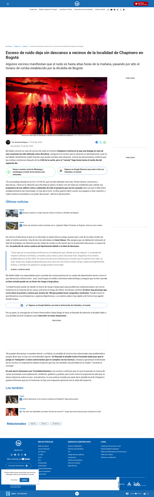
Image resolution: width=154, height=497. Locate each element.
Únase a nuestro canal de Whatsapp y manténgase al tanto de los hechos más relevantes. (29, 172)
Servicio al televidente (75, 446)
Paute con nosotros (74, 463)
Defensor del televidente (75, 449)
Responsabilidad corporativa (110, 449)
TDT (69, 452)
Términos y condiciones (108, 457)
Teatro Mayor (42, 466)
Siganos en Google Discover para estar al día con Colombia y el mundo (84, 170)
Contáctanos (72, 457)
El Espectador (42, 463)
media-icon (77, 493)
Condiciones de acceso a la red (111, 446)
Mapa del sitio (72, 466)
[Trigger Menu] (8, 4)
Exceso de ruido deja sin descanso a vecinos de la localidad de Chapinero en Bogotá (56, 46)
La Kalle (40, 454)
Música (44, 423)
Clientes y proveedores (75, 460)
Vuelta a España (100, 9)
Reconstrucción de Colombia (83, 9)
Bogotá (25, 46)
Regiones (17, 46)
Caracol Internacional (45, 468)
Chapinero (56, 423)
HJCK (40, 457)
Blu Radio (9, 46)
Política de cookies (107, 454)
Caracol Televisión (44, 449)
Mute (127, 493)
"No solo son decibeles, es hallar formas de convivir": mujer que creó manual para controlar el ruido (62, 411)
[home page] (77, 3)
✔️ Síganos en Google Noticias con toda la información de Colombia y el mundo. (58, 305)
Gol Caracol (41, 452)
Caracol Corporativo (44, 471)
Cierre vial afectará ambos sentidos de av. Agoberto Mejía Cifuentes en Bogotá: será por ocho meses (62, 225)
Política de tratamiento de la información (113, 452)
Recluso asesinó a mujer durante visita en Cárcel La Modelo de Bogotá (50, 213)
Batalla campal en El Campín (48, 9)
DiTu (39, 460)
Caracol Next (42, 474)
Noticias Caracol (43, 446)
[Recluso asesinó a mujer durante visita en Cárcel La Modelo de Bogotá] (12, 213)
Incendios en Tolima (65, 9)
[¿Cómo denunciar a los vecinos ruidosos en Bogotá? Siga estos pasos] (12, 399)
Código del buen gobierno (76, 454)
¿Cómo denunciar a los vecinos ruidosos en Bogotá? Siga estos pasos (50, 399)
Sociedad (22, 408)
